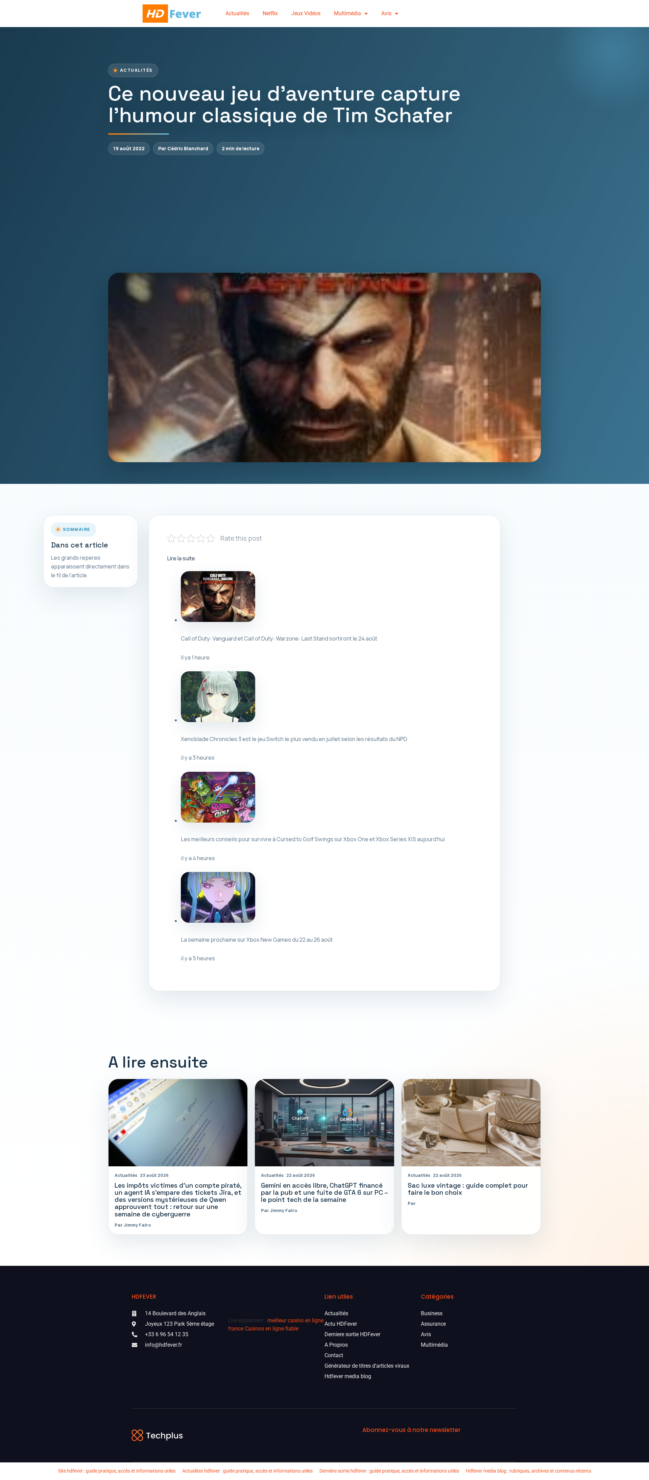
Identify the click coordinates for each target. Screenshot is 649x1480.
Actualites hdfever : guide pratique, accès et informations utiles (247, 1471)
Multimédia (347, 13)
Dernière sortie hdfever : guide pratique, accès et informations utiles (389, 1471)
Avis (386, 13)
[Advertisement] (324, 213)
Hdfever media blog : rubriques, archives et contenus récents (528, 1471)
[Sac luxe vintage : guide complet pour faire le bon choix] (471, 1122)
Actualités (237, 13)
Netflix (270, 13)
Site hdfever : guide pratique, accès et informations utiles (116, 1471)
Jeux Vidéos (305, 13)
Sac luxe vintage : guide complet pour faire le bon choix (468, 1189)
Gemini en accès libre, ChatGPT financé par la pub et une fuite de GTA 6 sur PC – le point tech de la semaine (324, 1192)
